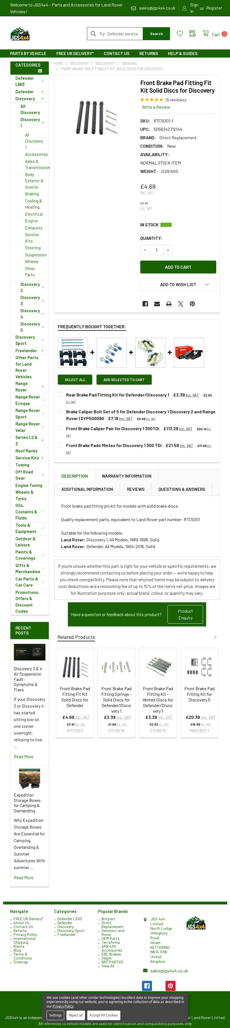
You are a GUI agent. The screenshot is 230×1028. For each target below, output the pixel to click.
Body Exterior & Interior (34, 181)
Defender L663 (24, 81)
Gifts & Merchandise (27, 568)
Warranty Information (126, 475)
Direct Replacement (113, 924)
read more (23, 756)
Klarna (18, 946)
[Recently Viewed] (196, 34)
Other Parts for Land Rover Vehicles (26, 367)
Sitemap (20, 961)
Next (214, 637)
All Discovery (30, 109)
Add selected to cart (124, 379)
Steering (33, 247)
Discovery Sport (25, 340)
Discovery (25, 98)
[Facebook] (145, 304)
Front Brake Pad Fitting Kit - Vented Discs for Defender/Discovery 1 (157, 700)
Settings (55, 1015)
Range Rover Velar (27, 427)
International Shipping (24, 940)
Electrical (34, 213)
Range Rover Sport (27, 413)
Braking (32, 193)
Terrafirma (111, 942)
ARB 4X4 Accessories (112, 948)
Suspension (36, 254)
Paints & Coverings (25, 555)
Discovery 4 (30, 314)
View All (108, 965)
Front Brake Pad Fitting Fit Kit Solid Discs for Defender (75, 697)
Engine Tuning (28, 485)
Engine (31, 220)
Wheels (31, 261)
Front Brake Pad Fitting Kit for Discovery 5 (199, 694)
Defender (24, 91)
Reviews (135, 489)
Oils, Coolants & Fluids (26, 511)
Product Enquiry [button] (185, 614)
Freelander (26, 350)
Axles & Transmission (37, 164)
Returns (148, 53)
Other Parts (30, 271)
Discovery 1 (30, 122)
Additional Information (87, 489)
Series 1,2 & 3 (26, 440)
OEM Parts (110, 938)
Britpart (108, 918)
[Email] (157, 304)
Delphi (107, 958)
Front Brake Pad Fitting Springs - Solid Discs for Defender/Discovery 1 (116, 700)
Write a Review (156, 107)
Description (74, 475)
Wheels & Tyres (24, 495)
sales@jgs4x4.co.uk (169, 970)
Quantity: (151, 238)
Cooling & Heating (33, 204)
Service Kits (32, 237)
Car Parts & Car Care (26, 582)
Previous (207, 637)
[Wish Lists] (183, 34)
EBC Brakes (111, 954)
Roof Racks (26, 450)
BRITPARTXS (112, 961)
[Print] (169, 304)
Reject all (76, 1015)
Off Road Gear (24, 475)
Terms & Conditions (22, 956)
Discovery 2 (30, 287)
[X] (181, 304)
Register (214, 7)
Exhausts (34, 227)
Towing (22, 464)
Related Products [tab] (76, 637)
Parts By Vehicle (28, 53)
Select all (75, 379)
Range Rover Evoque (27, 400)
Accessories (36, 154)
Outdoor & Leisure (25, 542)
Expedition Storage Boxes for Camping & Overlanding (27, 802)
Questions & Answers (181, 489)
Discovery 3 (30, 300)
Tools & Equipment (25, 528)
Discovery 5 (30, 327)
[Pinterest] (192, 304)
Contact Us (116, 53)
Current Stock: (178, 224)
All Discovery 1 (34, 141)
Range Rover (21, 386)
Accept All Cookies (103, 1015)
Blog (17, 950)
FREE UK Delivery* (75, 53)
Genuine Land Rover (113, 932)
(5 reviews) (176, 99)
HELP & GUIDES (182, 53)
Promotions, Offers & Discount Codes (27, 602)
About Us (21, 922)
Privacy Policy (25, 934)
